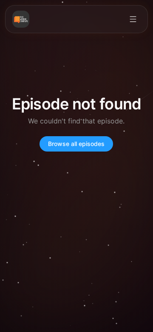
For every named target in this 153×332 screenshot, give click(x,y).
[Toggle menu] (133, 19)
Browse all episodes (76, 143)
